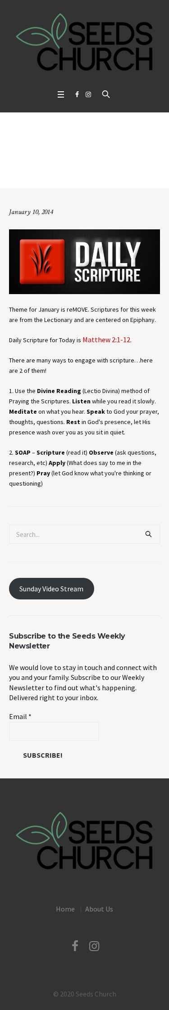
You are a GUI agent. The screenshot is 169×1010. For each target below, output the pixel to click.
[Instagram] (88, 94)
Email (20, 716)
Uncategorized (52, 174)
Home (19, 174)
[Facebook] (77, 94)
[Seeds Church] (84, 42)
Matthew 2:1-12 (106, 339)
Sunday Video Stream (51, 588)
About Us (99, 908)
